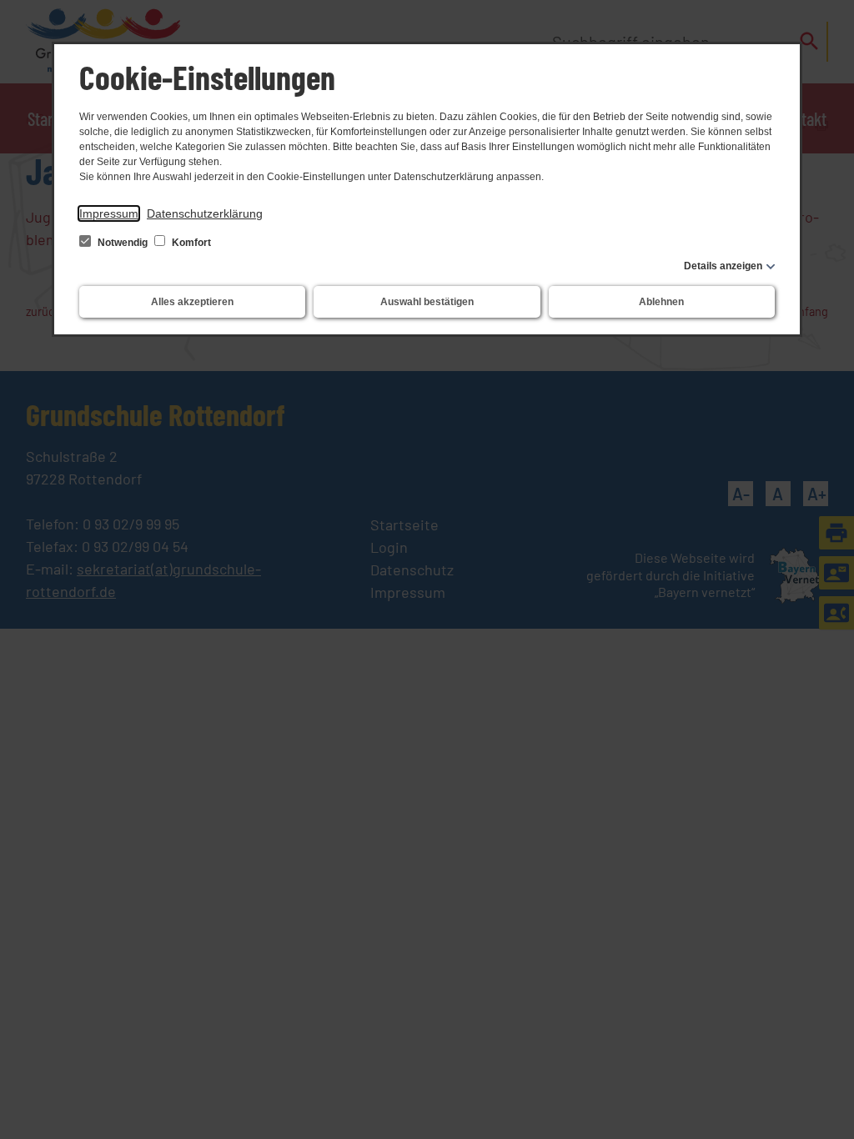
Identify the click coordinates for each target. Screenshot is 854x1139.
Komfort (190, 242)
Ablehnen (661, 302)
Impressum (108, 213)
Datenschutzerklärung (205, 213)
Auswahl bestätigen (427, 302)
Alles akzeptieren (192, 302)
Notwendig (122, 242)
